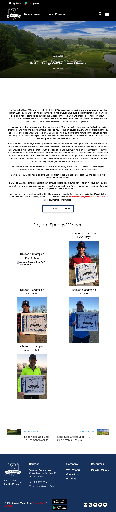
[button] (15, 3)
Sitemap (8, 506)
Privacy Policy (39, 503)
